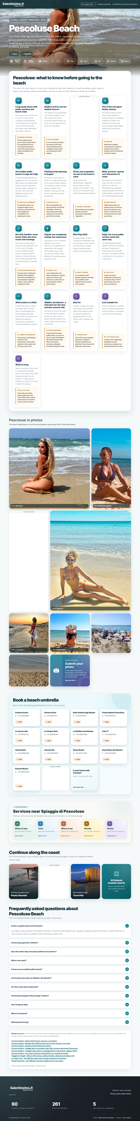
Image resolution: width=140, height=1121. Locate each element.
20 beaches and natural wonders (125, 4)
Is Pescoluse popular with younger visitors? (30, 996)
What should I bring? (20, 1022)
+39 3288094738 (52, 734)
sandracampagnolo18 (104, 505)
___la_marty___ (20, 649)
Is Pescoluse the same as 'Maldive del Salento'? (31, 978)
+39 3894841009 (23, 753)
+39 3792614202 (110, 716)
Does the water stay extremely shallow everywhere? (34, 951)
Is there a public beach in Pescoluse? (27, 926)
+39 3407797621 (81, 716)
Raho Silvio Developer (106, 1118)
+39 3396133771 (52, 716)
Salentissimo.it (14, 15)
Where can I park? (19, 960)
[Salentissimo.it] (13, 4)
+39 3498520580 (81, 734)
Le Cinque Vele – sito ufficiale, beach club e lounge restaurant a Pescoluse (38, 1058)
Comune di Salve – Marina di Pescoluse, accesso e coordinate (34, 1041)
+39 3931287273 (23, 734)
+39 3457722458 (81, 753)
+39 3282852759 (110, 734)
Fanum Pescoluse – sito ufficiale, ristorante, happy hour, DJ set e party (37, 1061)
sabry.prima (19, 505)
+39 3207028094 (110, 753)
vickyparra (59, 608)
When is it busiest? (19, 1013)
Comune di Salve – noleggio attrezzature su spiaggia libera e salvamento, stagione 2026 (44, 1051)
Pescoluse (26, 15)
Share (15, 54)
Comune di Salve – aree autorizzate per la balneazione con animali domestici (39, 1053)
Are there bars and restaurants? (24, 987)
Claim (20, 722)
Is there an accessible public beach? (26, 969)
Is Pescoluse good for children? (24, 943)
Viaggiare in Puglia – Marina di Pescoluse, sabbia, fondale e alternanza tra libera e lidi (42, 1056)
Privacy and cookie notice (120, 1094)
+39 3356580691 (23, 716)
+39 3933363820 (52, 753)
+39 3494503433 (23, 772)
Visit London (126, 1118)
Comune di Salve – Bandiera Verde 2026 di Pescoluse (31, 1046)
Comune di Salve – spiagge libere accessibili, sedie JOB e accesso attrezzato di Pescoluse (44, 1048)
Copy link (27, 54)
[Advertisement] (84, 109)
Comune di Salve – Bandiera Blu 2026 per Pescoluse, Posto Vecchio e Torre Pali (40, 1043)
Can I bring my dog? (19, 1004)
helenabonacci (61, 649)
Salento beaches (104, 4)
